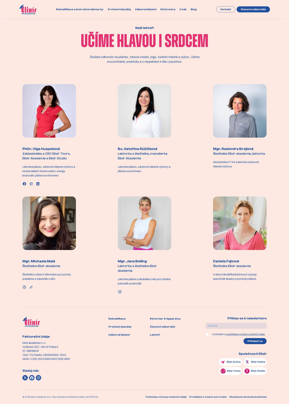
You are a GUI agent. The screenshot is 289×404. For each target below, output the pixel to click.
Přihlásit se (255, 341)
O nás (183, 9)
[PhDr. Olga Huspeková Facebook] (24, 184)
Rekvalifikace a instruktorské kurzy (79, 9)
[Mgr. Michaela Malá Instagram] (24, 287)
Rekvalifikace (117, 318)
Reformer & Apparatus (165, 318)
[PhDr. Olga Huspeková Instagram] (31, 184)
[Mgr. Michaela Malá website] (31, 287)
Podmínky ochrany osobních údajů (166, 397)
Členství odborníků (253, 9)
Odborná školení (145, 9)
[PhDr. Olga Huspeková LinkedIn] (38, 184)
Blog (194, 9)
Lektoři (155, 334)
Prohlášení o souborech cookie (208, 397)
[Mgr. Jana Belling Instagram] (120, 292)
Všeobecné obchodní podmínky (248, 397)
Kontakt (225, 9)
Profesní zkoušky (119, 9)
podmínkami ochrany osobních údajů (245, 334)
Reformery (167, 9)
